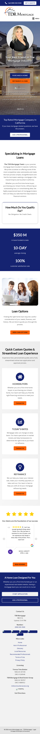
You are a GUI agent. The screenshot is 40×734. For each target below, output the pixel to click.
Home (20, 642)
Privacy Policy (20, 660)
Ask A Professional (20, 645)
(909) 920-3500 (20, 627)
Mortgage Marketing (16, 731)
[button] (13, 3)
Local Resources (20, 651)
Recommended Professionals (20, 654)
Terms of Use (20, 657)
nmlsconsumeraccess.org (20, 686)
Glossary (20, 648)
